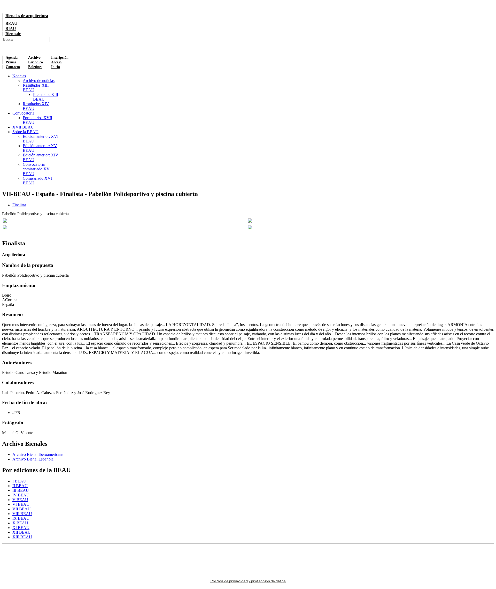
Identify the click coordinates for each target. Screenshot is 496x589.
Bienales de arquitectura (26, 15)
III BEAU (20, 490)
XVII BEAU (23, 127)
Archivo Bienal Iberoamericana (38, 454)
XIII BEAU (22, 537)
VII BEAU (21, 509)
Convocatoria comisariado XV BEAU (36, 169)
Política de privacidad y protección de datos (248, 581)
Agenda (12, 57)
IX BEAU (20, 518)
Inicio (55, 67)
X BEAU (20, 523)
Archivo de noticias (39, 80)
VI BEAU (20, 504)
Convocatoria (23, 113)
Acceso (56, 62)
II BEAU (20, 486)
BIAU (10, 28)
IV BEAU (20, 495)
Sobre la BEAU (25, 132)
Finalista (19, 205)
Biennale (13, 34)
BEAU (11, 23)
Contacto (13, 67)
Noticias (19, 76)
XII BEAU (21, 532)
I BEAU (19, 481)
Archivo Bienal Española (32, 459)
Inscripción (59, 57)
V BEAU (20, 499)
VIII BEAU (22, 513)
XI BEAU (20, 527)
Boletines (35, 67)
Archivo (34, 57)
